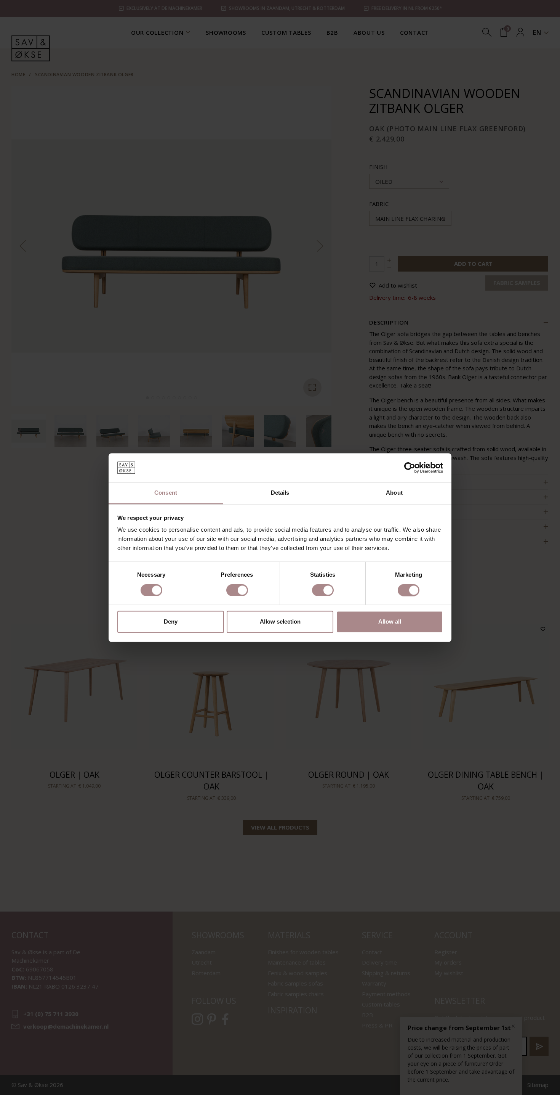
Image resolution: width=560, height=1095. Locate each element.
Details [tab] (280, 493)
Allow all (389, 622)
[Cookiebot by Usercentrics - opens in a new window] (409, 467)
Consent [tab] (165, 493)
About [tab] (394, 493)
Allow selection (280, 622)
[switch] (237, 590)
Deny (171, 622)
